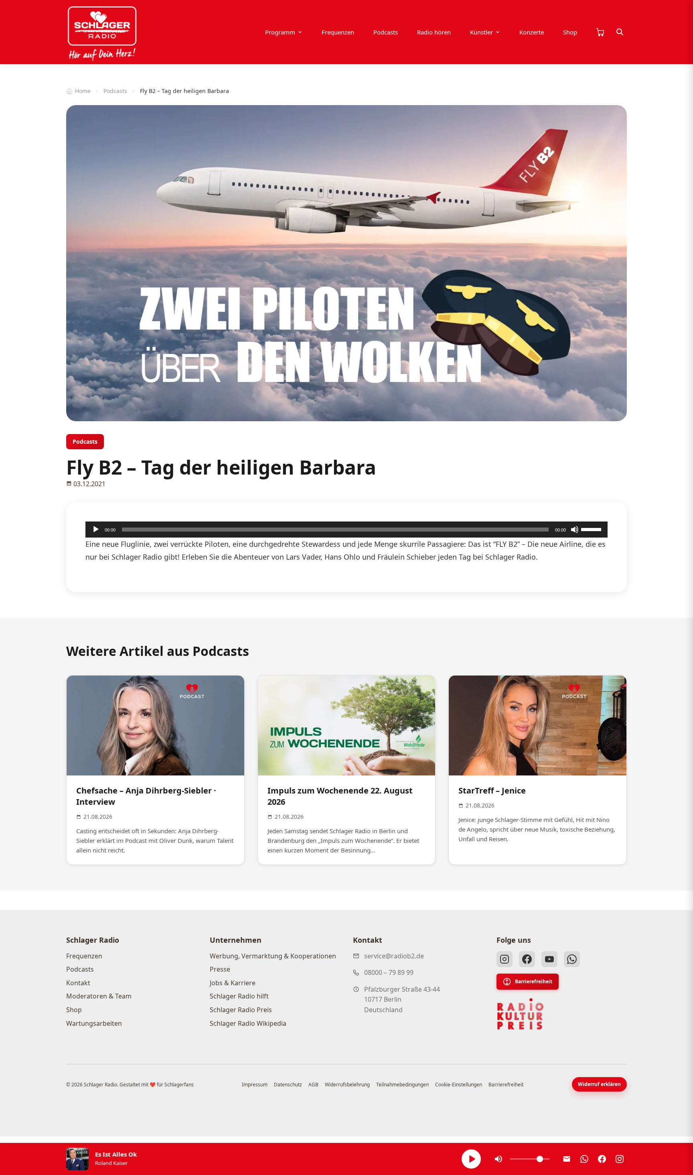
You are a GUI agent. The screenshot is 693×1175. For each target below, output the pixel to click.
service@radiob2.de (394, 956)
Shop (570, 32)
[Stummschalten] (575, 530)
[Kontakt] (566, 1159)
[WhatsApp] (572, 959)
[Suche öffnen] (620, 32)
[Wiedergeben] (96, 530)
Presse (220, 969)
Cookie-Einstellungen (458, 1084)
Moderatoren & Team (99, 996)
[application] (346, 530)
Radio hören (434, 32)
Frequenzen (338, 32)
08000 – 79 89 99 (388, 972)
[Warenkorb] (600, 32)
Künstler (481, 32)
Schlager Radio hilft (239, 996)
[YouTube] (549, 959)
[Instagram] (504, 959)
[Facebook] (527, 959)
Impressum (254, 1084)
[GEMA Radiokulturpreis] (520, 1014)
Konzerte (531, 32)
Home (83, 91)
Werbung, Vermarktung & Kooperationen (273, 956)
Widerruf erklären (599, 1084)
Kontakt (78, 982)
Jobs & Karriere (232, 982)
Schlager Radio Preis (241, 1009)
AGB (313, 1084)
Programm (280, 32)
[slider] (592, 529)
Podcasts (385, 32)
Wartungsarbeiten (94, 1023)
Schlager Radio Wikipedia (248, 1023)
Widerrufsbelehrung (347, 1084)
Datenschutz (288, 1084)
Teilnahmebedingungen (402, 1084)
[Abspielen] (471, 1159)
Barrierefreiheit (533, 981)
